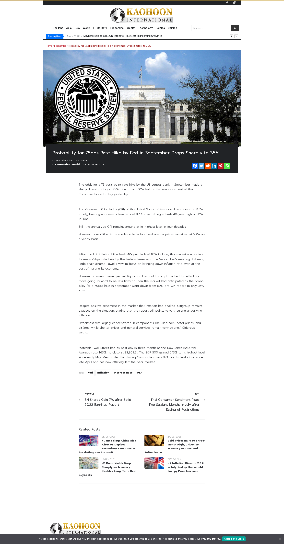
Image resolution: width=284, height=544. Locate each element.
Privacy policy (210, 539)
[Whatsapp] (227, 166)
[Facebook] (195, 166)
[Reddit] (208, 166)
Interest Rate (123, 373)
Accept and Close (234, 538)
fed (90, 373)
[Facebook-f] (227, 2)
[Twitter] (234, 2)
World (75, 165)
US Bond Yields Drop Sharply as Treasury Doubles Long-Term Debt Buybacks (108, 469)
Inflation (103, 373)
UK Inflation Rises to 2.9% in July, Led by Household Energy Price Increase (185, 467)
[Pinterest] (221, 166)
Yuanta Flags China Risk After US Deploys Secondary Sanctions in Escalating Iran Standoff (107, 446)
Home (49, 46)
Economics (60, 46)
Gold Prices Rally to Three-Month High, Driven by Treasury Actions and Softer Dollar (174, 446)
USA (139, 373)
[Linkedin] (214, 166)
